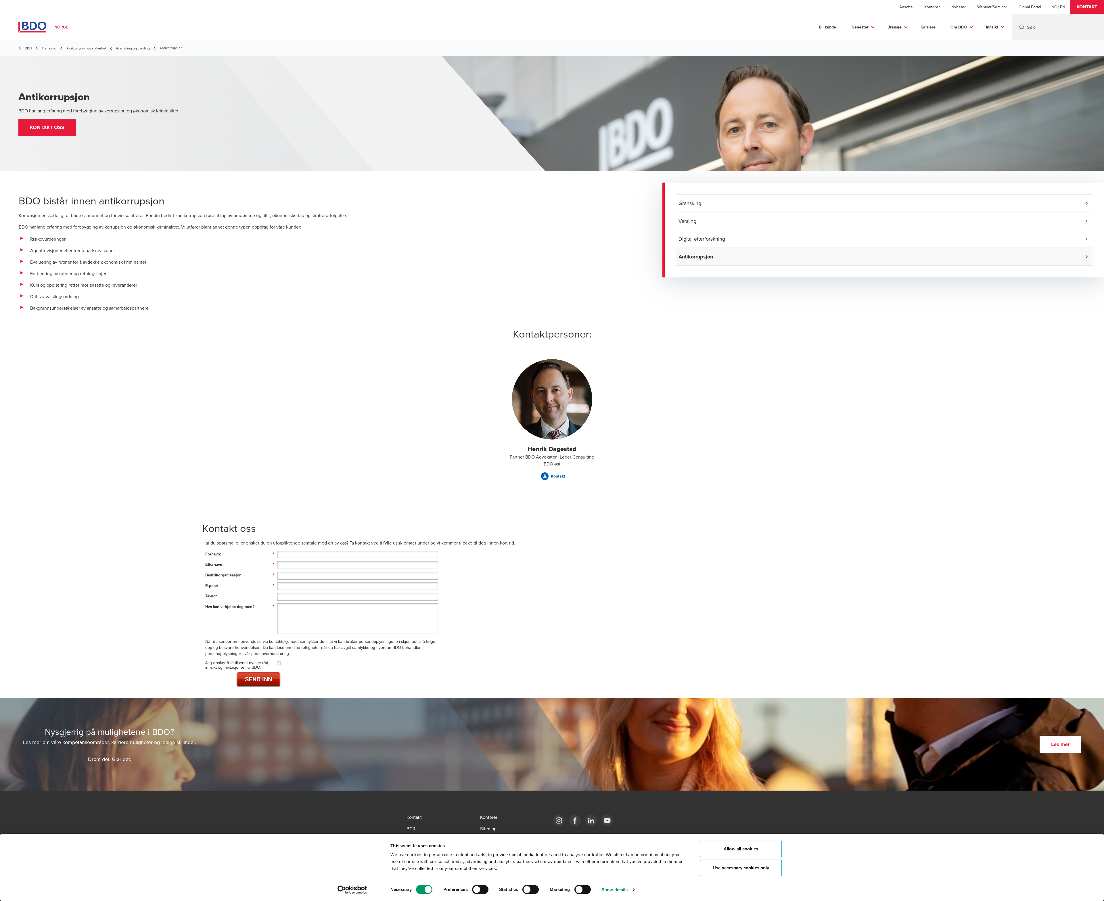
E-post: (239, 586)
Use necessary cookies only (741, 867)
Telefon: (211, 596)
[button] (1087, 7)
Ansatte (906, 7)
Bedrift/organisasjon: (239, 575)
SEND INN (258, 679)
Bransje (895, 27)
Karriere (928, 27)
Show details (614, 889)
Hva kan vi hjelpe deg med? (239, 607)
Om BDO (958, 27)
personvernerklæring (270, 653)
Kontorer (932, 7)
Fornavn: (239, 554)
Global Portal (1030, 7)
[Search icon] (1022, 27)
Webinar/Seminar (992, 7)
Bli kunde (827, 27)
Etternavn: (239, 564)
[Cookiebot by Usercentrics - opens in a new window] (352, 889)
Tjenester (860, 27)
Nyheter (958, 7)
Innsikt (992, 27)
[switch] (480, 889)
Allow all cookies (741, 848)
